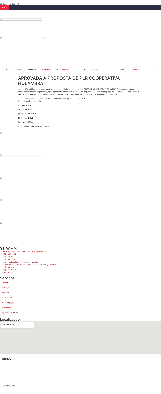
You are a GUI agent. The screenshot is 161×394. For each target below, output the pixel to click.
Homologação (63, 69)
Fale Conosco (152, 69)
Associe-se (135, 69)
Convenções (7, 297)
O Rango (5, 287)
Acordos (5, 292)
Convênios (46, 69)
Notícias (108, 69)
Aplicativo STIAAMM (10, 313)
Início (5, 69)
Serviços (5, 282)
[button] (80, 60)
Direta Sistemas (21, 386)
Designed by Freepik (8, 388)
